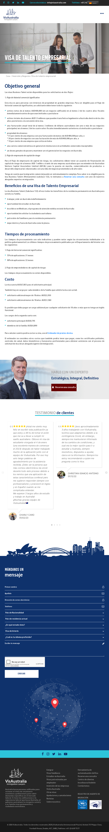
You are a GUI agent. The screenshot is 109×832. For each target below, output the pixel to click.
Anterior (2, 472)
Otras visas (51, 792)
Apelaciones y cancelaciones (59, 796)
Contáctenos (83, 786)
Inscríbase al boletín (87, 783)
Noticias (50, 799)
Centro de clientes (86, 780)
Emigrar (50, 770)
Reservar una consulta (74, 177)
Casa (8, 76)
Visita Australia (53, 789)
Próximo (106, 472)
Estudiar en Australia (56, 776)
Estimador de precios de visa (60, 333)
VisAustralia (18, 825)
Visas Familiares (53, 773)
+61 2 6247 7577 (86, 3)
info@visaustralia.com (56, 3)
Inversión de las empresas (58, 786)
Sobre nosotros (53, 802)
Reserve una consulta (65, 387)
